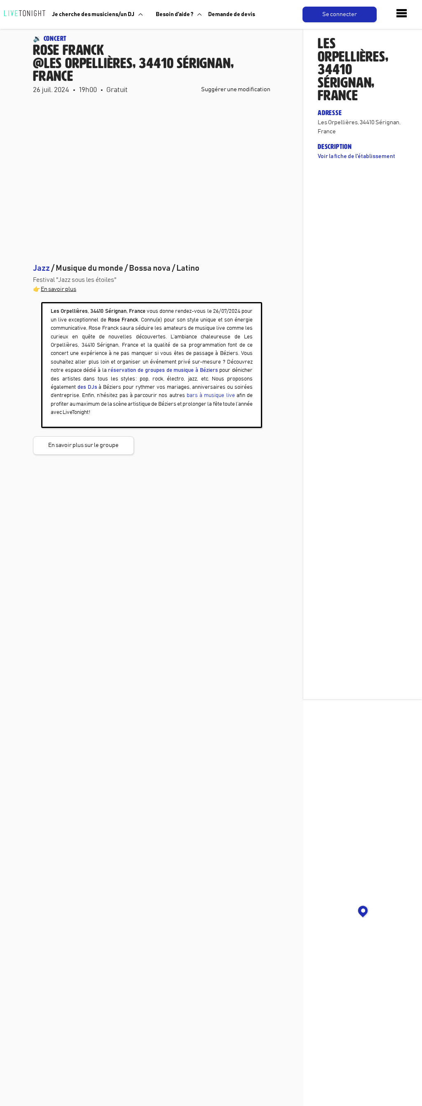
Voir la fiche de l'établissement (356, 156)
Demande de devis (231, 14)
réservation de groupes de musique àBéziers (163, 370)
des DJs (87, 387)
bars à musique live (211, 395)
